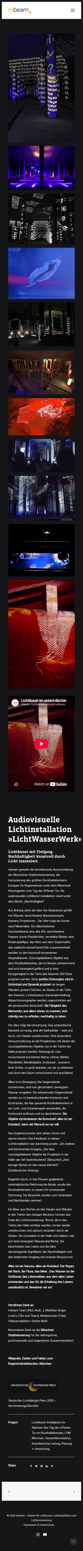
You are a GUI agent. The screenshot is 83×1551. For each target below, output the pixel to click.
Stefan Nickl (39, 1321)
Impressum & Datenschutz (39, 1524)
